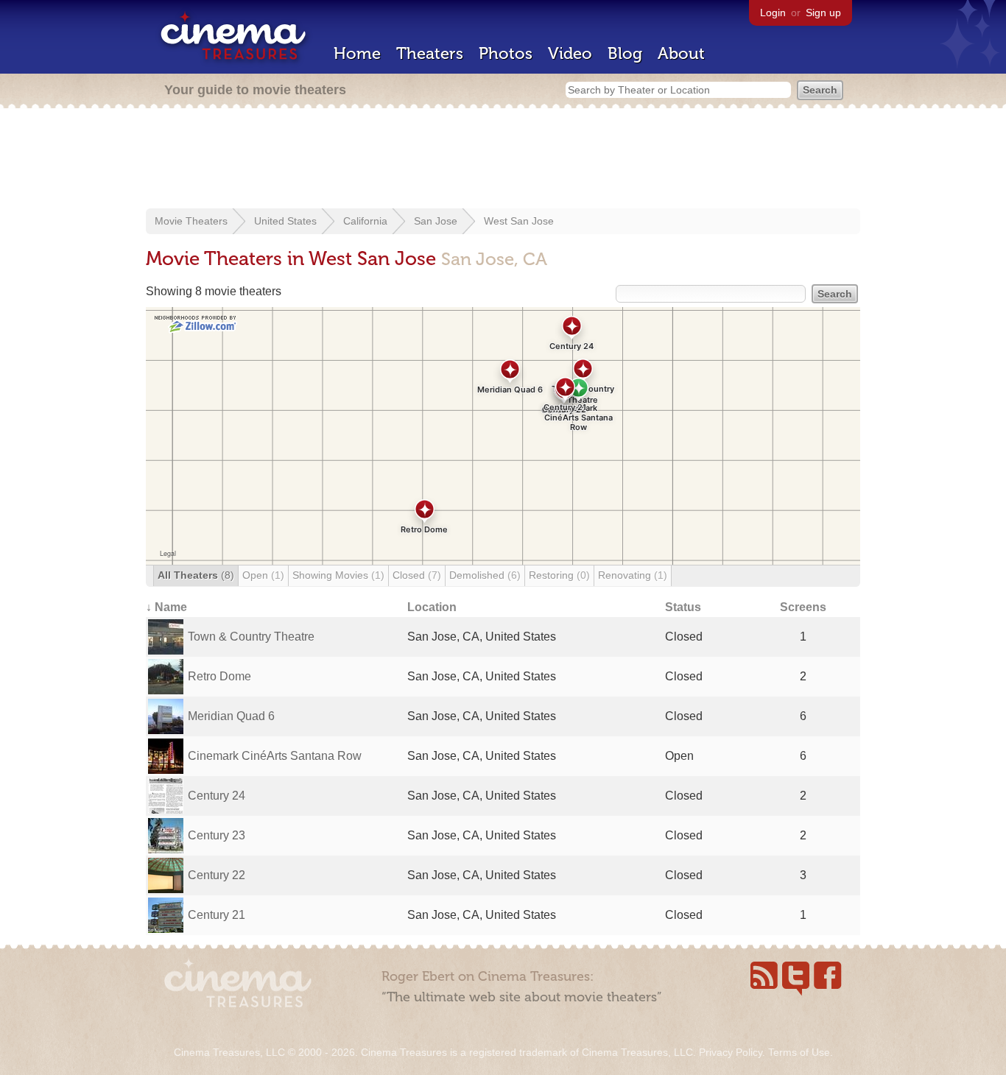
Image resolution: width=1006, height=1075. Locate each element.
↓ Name (166, 607)
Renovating (632, 575)
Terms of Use (799, 1052)
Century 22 (216, 875)
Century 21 (216, 915)
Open (263, 575)
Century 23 (216, 835)
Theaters (429, 53)
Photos (505, 53)
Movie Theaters (191, 221)
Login (773, 12)
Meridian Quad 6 (231, 716)
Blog (625, 53)
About (681, 53)
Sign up (823, 12)
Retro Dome (219, 676)
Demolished (485, 575)
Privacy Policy (730, 1052)
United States (285, 221)
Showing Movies (338, 575)
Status (683, 607)
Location (432, 607)
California (365, 221)
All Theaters (196, 575)
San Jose (435, 221)
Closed (417, 575)
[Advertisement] (503, 160)
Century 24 (216, 795)
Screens (803, 607)
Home (357, 53)
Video (570, 53)
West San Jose (519, 221)
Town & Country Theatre (251, 636)
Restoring (559, 575)
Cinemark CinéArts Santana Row (275, 756)
